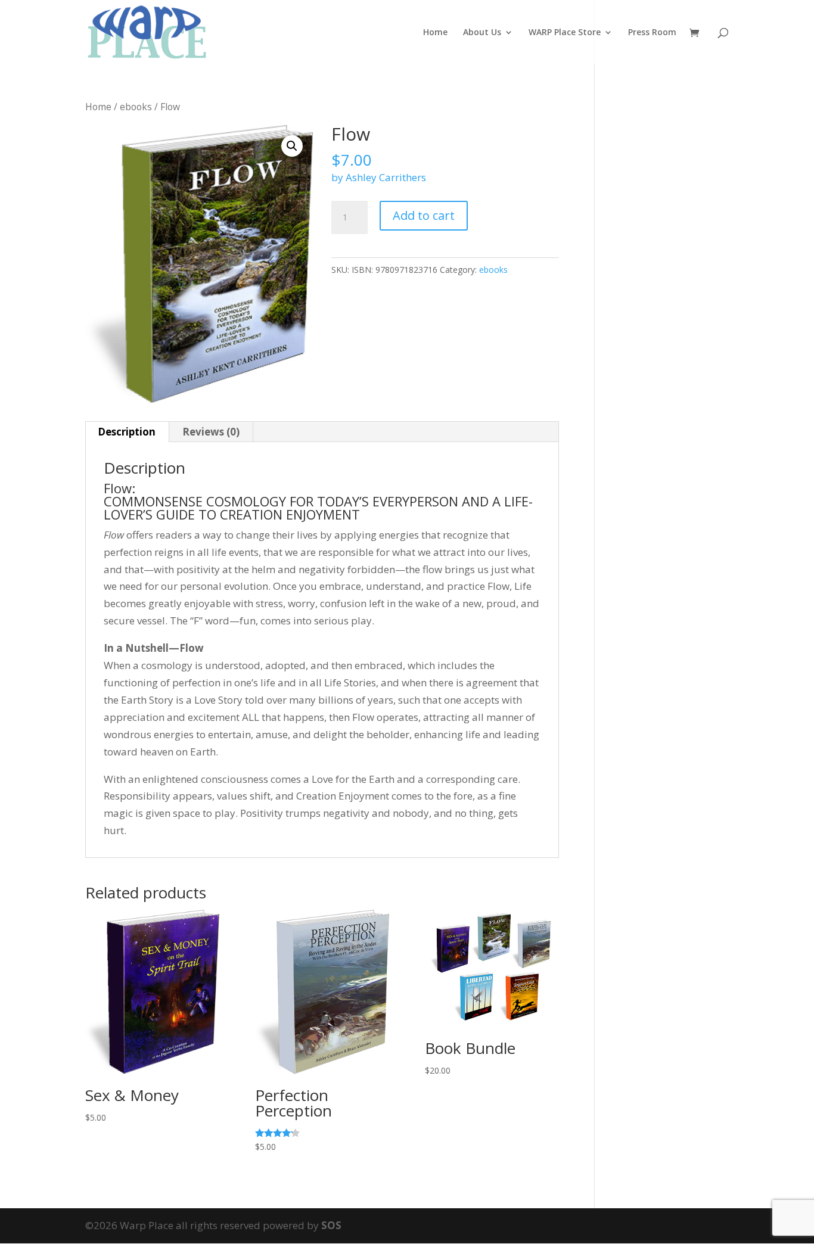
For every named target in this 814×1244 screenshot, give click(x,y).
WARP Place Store (565, 33)
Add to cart (424, 215)
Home (435, 33)
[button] (292, 146)
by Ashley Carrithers (378, 177)
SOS (331, 1225)
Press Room (652, 33)
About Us (482, 33)
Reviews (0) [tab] (211, 431)
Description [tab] (127, 431)
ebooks (136, 106)
